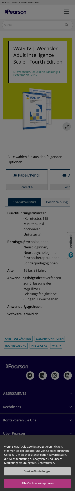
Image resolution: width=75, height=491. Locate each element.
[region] (37, 463)
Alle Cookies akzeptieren (37, 483)
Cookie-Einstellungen (37, 471)
